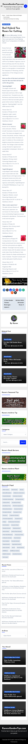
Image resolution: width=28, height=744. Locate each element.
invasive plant (14, 525)
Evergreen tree (17, 512)
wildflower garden (14, 550)
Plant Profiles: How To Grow (12, 657)
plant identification (7, 534)
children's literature (19, 492)
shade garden (6, 544)
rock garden (17, 537)
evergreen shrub (7, 512)
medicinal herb (16, 528)
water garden (6, 547)
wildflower (5, 550)
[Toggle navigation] (1, 6)
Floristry (5, 515)
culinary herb (6, 502)
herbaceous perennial (14, 521)
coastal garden (6, 496)
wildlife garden (6, 553)
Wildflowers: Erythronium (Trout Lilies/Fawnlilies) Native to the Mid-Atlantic (12, 610)
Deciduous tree (6, 505)
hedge (4, 521)
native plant (6, 531)
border (21, 489)
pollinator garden (7, 537)
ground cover (18, 518)
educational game (7, 508)
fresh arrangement (7, 518)
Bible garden (6, 489)
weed (13, 547)
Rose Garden (6, 24)
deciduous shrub (16, 502)
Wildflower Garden (10, 673)
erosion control (18, 508)
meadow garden (6, 528)
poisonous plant (19, 534)
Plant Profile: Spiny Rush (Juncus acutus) (14, 593)
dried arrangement (17, 505)
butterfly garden (7, 492)
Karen (8, 35)
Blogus (22, 739)
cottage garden (19, 499)
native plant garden (16, 531)
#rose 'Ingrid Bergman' (16, 37)
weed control (20, 547)
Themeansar (13, 742)
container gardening (8, 499)
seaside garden (15, 541)
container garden (17, 496)
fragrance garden (14, 515)
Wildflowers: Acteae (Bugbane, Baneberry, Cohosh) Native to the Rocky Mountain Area (14, 588)
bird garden (14, 489)
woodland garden (17, 553)
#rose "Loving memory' (12, 41)
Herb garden (6, 525)
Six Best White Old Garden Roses (20, 303)
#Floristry (6, 37)
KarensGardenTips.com (13, 4)
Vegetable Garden (16, 544)
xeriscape (5, 557)
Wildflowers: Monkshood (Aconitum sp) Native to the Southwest (13, 677)
